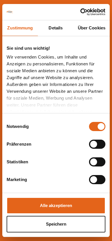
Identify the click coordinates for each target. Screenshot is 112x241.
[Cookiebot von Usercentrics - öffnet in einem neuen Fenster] (80, 12)
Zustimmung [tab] (20, 27)
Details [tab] (56, 27)
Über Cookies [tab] (91, 27)
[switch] (97, 144)
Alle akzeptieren (56, 205)
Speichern (56, 224)
